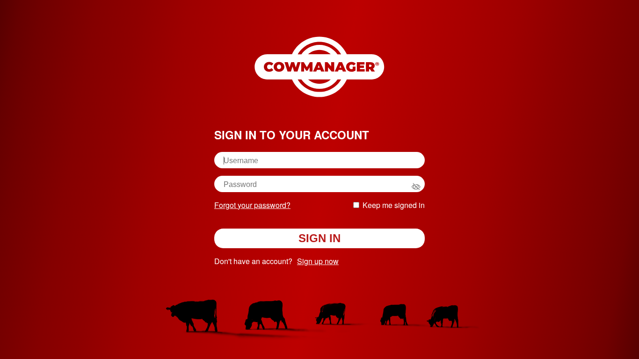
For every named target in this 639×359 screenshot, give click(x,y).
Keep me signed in (394, 205)
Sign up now (318, 261)
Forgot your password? (252, 205)
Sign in (319, 238)
